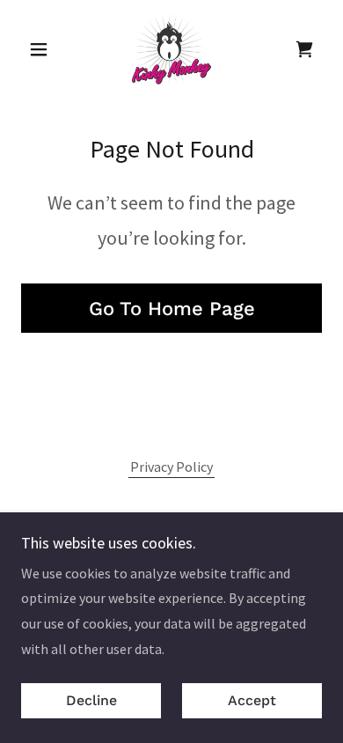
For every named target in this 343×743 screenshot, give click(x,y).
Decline (91, 701)
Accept (252, 701)
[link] (172, 49)
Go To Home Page (172, 309)
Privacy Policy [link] (171, 466)
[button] (43, 49)
